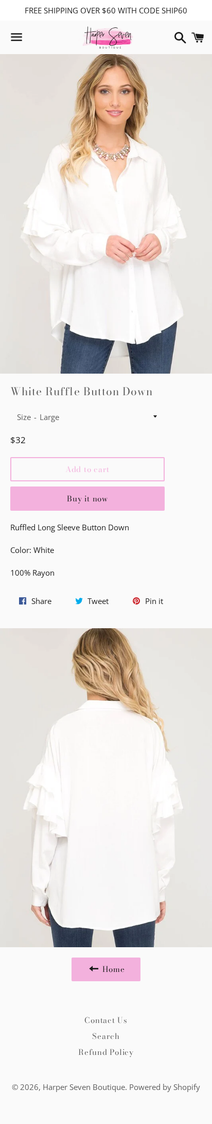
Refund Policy (106, 1052)
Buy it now (87, 499)
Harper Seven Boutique (84, 1087)
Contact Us (106, 1020)
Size (24, 417)
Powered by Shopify (164, 1087)
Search (106, 1036)
